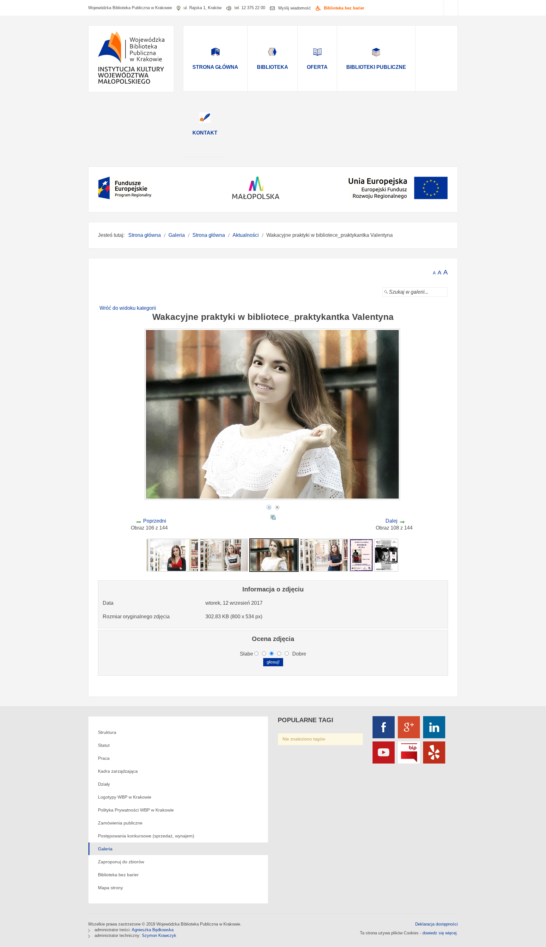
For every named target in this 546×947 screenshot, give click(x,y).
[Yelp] (434, 752)
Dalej (391, 521)
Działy (104, 784)
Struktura (107, 732)
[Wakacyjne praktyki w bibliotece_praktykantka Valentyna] (274, 555)
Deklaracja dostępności (436, 924)
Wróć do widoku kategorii (128, 308)
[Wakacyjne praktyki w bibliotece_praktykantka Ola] (324, 555)
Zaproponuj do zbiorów (121, 861)
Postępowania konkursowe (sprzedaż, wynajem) (146, 835)
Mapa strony (110, 887)
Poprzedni (154, 521)
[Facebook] (384, 727)
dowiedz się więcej (439, 933)
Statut (104, 745)
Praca (104, 758)
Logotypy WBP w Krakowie (124, 797)
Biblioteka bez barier (344, 8)
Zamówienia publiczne (120, 822)
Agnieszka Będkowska (152, 929)
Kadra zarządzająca (118, 771)
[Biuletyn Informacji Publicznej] (409, 752)
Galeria (105, 848)
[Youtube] (384, 752)
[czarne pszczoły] (361, 555)
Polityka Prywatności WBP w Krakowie (136, 809)
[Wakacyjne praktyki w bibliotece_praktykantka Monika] (174, 555)
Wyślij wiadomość (294, 8)
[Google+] (409, 727)
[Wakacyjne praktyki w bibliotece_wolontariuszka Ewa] (224, 555)
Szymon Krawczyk (159, 935)
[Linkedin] (434, 727)
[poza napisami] (386, 555)
